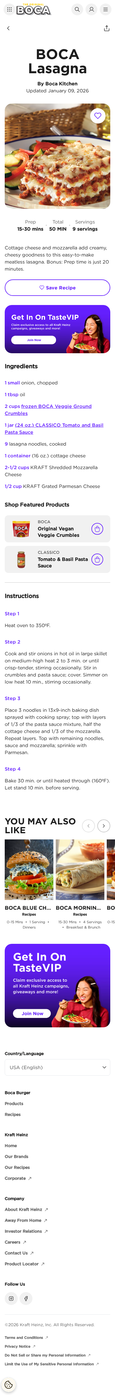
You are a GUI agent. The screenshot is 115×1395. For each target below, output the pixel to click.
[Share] (106, 28)
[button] (9, 9)
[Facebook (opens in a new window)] (25, 1298)
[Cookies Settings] (8, 1384)
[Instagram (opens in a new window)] (11, 1298)
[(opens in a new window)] (57, 329)
